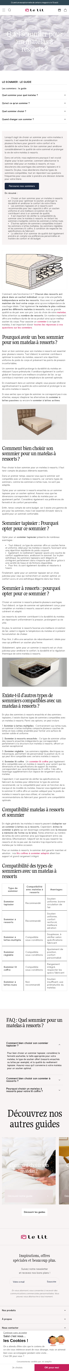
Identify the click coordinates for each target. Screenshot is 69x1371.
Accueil (7, 19)
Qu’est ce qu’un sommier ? (16, 103)
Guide (15, 19)
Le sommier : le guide (16, 82)
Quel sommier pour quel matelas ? (20, 95)
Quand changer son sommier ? (18, 119)
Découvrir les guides (34, 1212)
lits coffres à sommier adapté (33, 853)
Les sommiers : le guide (14, 88)
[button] (3, 10)
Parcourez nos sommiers (22, 186)
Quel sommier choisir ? (14, 111)
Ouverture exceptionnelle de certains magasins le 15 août (34, 2)
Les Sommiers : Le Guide (30, 19)
